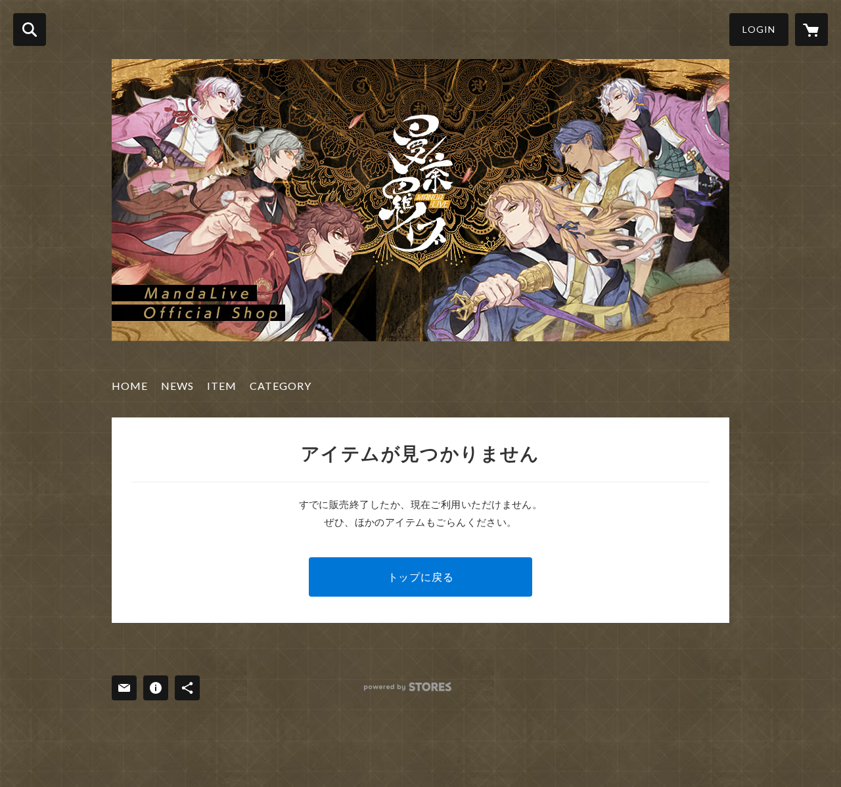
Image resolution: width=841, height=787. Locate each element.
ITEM (222, 385)
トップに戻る (421, 576)
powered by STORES (408, 687)
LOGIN (758, 29)
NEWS (177, 385)
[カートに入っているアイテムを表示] (811, 29)
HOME (130, 385)
